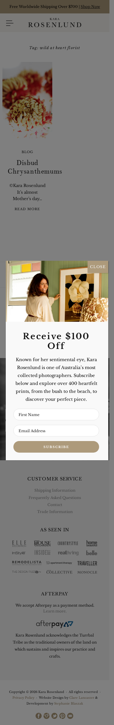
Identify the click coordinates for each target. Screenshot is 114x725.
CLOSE (98, 266)
